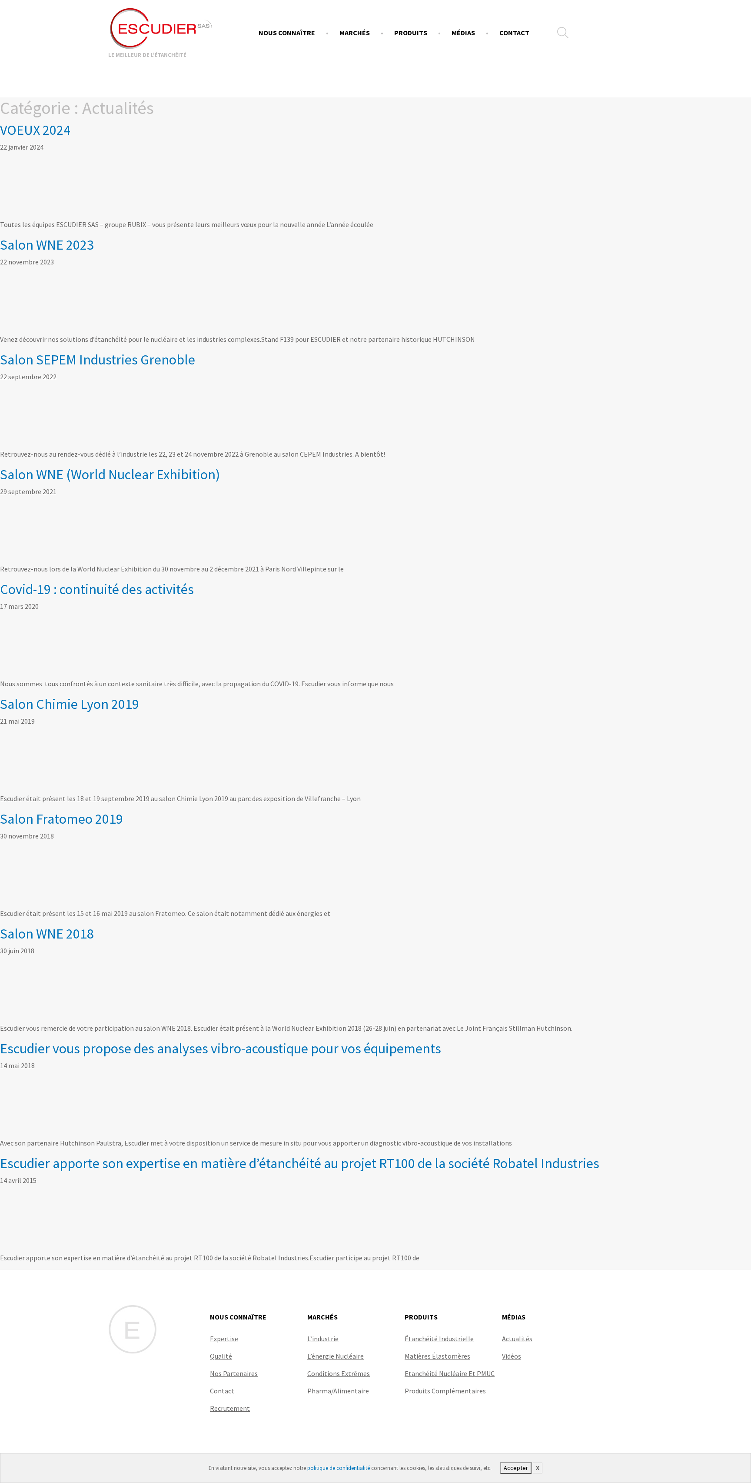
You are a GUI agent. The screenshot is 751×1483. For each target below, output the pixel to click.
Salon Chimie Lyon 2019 (69, 704)
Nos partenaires (234, 1373)
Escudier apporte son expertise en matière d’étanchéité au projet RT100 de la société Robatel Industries (299, 1163)
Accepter (516, 1468)
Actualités (517, 1338)
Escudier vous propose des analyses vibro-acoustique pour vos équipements (220, 1048)
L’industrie (323, 1338)
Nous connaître (287, 32)
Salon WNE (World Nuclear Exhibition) (110, 474)
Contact (514, 32)
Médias (463, 32)
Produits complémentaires (445, 1390)
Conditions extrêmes (338, 1373)
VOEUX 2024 (35, 130)
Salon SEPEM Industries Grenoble (97, 359)
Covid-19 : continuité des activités (97, 589)
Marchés (354, 32)
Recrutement (230, 1408)
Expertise (224, 1338)
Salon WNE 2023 (47, 245)
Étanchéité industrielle (439, 1338)
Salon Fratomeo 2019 (61, 819)
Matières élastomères (437, 1356)
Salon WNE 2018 (47, 933)
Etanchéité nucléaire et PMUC (450, 1373)
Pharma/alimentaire (338, 1390)
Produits (410, 32)
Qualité (221, 1356)
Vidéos (511, 1356)
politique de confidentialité (338, 1467)
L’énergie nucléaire (335, 1356)
